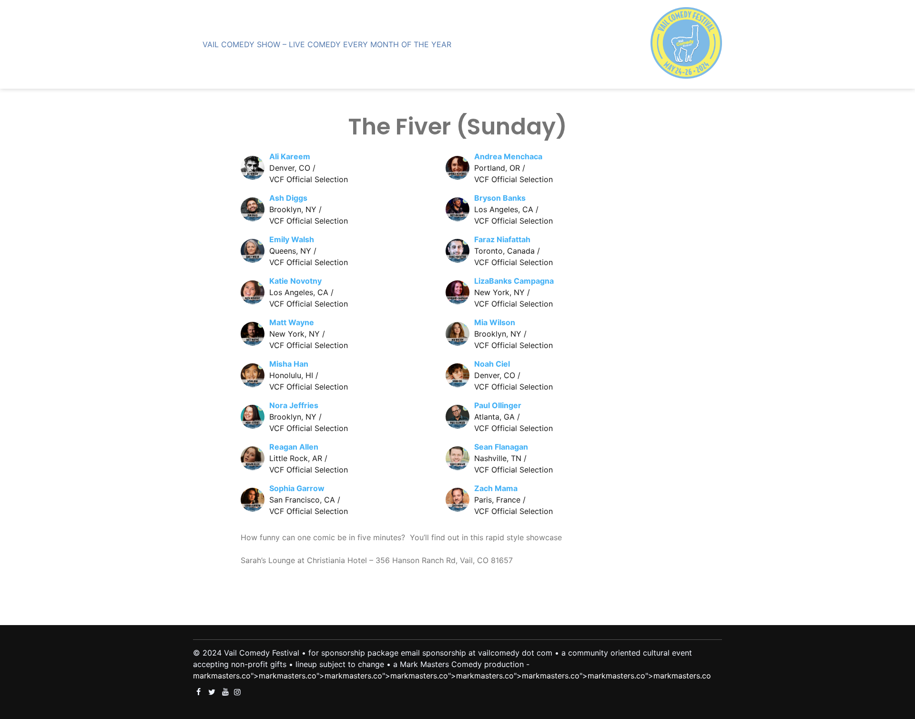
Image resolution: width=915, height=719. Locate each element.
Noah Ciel (492, 364)
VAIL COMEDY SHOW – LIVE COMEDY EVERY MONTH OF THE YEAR (327, 44)
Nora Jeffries (293, 405)
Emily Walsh (291, 239)
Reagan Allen (293, 447)
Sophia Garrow (297, 488)
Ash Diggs (288, 198)
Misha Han (288, 364)
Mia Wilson (494, 322)
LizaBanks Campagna (514, 281)
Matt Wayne (291, 322)
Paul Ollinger (497, 405)
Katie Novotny (295, 281)
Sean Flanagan (501, 447)
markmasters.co (222, 675)
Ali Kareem (289, 156)
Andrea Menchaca (508, 156)
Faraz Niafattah (502, 239)
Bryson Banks (500, 198)
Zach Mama (496, 488)
